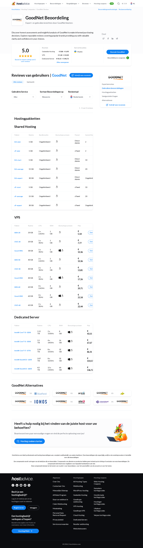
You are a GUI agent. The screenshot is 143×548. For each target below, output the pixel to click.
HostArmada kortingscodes (99, 496)
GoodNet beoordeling (47, 17)
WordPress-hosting (80, 490)
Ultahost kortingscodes (99, 509)
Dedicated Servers (80, 520)
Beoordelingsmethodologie (107, 9)
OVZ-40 (17, 269)
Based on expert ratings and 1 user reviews (25, 60)
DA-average (18, 169)
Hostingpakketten (109, 92)
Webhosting (78, 486)
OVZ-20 (17, 242)
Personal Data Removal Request (59, 514)
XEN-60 (17, 287)
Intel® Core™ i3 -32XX (22, 332)
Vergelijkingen (71, 3)
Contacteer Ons (59, 486)
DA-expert (18, 178)
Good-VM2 (18, 278)
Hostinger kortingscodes (99, 503)
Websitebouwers (80, 529)
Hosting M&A (23, 531)
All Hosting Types (80, 481)
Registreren (19, 508)
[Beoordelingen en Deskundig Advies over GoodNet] (103, 38)
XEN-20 (17, 233)
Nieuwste (46, 97)
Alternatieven (107, 100)
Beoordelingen (55, 3)
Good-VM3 (18, 296)
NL (134, 3)
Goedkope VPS (79, 511)
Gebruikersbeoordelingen (112, 88)
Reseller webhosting (81, 524)
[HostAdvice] (21, 3)
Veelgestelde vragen (110, 96)
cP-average (18, 196)
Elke (15, 97)
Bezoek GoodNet (117, 52)
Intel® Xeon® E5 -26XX (23, 369)
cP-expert (18, 205)
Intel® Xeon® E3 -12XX (23, 360)
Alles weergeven (63, 62)
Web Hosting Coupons (99, 482)
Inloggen (33, 508)
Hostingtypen (39, 3)
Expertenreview (108, 84)
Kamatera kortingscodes (99, 489)
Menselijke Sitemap (60, 490)
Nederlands (78, 97)
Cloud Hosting (78, 515)
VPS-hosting (78, 506)
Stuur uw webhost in (60, 499)
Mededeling (57, 508)
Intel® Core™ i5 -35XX (22, 341)
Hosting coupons (103, 3)
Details (92, 232)
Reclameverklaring (125, 9)
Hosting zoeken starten (31, 441)
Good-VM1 (18, 251)
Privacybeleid (58, 520)
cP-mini (17, 151)
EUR (124, 3)
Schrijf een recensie (83, 75)
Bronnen (85, 3)
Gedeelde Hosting (80, 495)
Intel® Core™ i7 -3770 (22, 351)
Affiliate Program (59, 495)
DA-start (17, 160)
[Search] (118, 3)
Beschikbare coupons (118, 58)
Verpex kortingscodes (102, 515)
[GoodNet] (17, 20)
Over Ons (56, 481)
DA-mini (17, 142)
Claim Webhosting (60, 504)
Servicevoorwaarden (60, 524)
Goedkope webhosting (77, 500)
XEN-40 (17, 260)
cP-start (17, 187)
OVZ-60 (17, 305)
